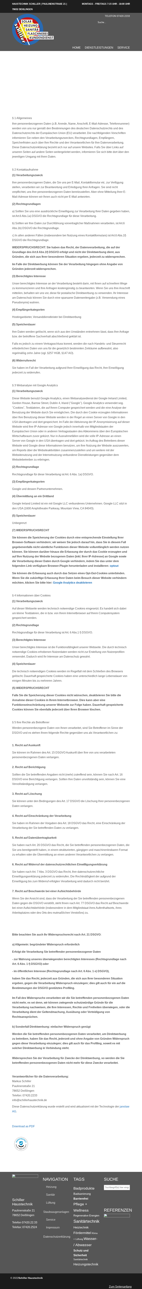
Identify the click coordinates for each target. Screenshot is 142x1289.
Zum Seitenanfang (120, 1286)
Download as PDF (23, 1126)
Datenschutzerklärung (56, 1236)
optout (114, 565)
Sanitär (50, 1194)
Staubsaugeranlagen (56, 1211)
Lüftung (50, 1202)
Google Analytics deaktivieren (72, 582)
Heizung (51, 1186)
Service (50, 1219)
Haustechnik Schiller (33, 29)
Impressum (53, 1227)
